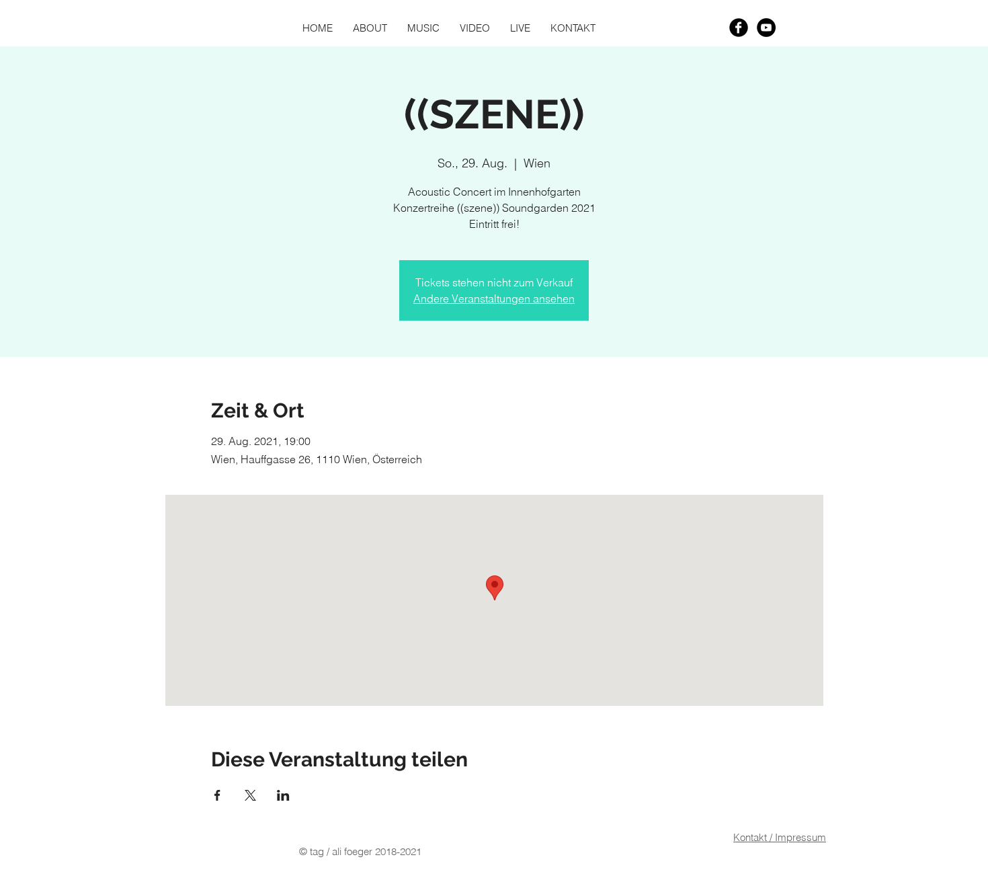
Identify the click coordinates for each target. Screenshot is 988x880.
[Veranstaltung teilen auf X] (250, 795)
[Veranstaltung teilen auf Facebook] (217, 795)
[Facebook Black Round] (738, 27)
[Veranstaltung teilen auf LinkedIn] (283, 795)
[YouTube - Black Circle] (766, 27)
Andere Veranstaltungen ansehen (494, 298)
